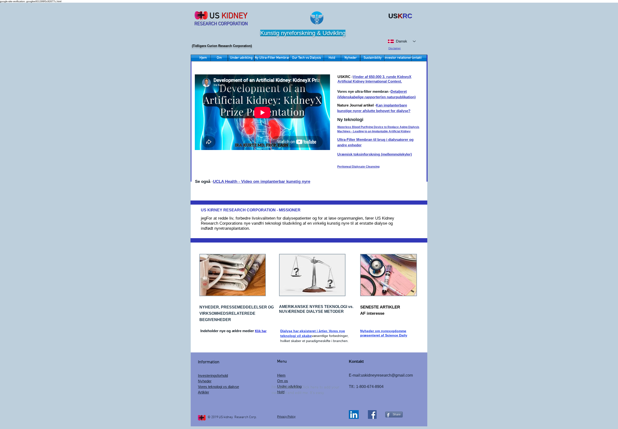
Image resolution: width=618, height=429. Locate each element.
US (215, 16)
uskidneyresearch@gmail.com (387, 375)
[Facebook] (372, 414)
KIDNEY (235, 16)
